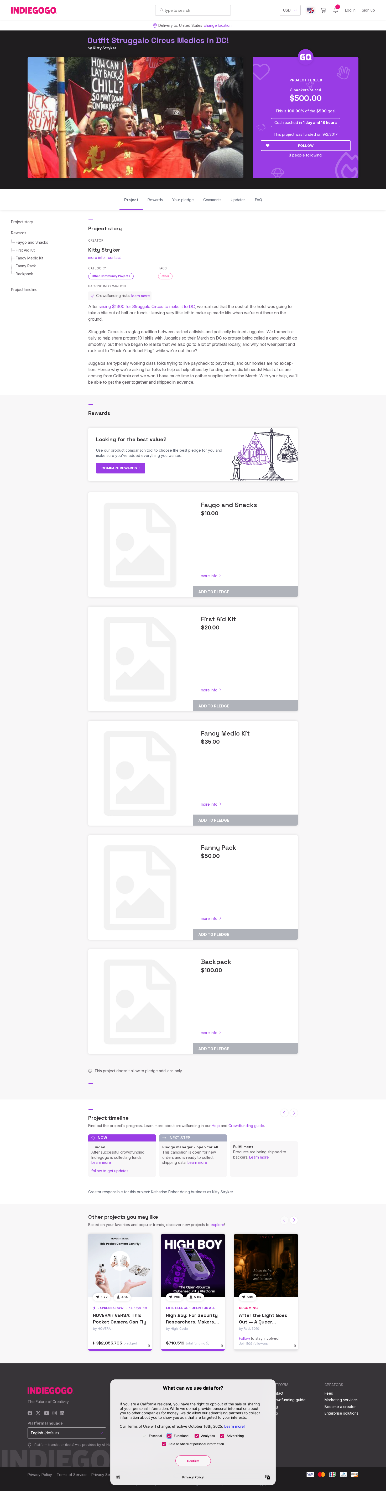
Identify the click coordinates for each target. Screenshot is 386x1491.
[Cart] (323, 10)
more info (96, 257)
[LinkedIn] (62, 1413)
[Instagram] (55, 1413)
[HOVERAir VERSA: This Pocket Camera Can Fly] (120, 1265)
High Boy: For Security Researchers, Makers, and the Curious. (192, 1321)
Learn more (101, 1162)
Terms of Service (72, 1474)
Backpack (24, 274)
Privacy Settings (105, 1474)
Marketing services (341, 1400)
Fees (329, 1393)
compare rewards (119, 468)
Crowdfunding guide (246, 1125)
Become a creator (340, 1406)
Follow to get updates (109, 1171)
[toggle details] (151, 1349)
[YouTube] (46, 1413)
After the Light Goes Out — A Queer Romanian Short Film (263, 1321)
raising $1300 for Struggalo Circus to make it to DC (147, 306)
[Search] (161, 10)
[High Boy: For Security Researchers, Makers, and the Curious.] (193, 1265)
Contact (276, 1393)
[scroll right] (294, 1113)
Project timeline (24, 289)
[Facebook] (30, 1413)
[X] (38, 1413)
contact (114, 257)
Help (216, 1125)
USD (287, 10)
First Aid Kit (25, 250)
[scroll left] (284, 1113)
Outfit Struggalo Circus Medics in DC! (158, 40)
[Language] (310, 10)
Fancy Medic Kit (29, 258)
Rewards (18, 233)
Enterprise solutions (341, 1413)
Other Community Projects (111, 276)
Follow (306, 145)
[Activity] (335, 10)
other (165, 276)
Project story (22, 222)
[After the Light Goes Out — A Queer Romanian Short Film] (266, 1265)
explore (217, 1224)
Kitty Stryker (104, 48)
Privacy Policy (40, 1474)
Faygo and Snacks (32, 242)
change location (218, 25)
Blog (274, 1406)
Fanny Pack (26, 266)
